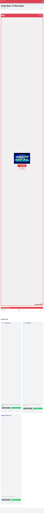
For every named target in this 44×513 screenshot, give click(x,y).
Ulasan (6, 407)
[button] (22, 158)
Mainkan (16, 407)
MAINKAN (22, 165)
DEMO (22, 168)
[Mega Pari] (25, 322)
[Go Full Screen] (3, 15)
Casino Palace (8, 323)
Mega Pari (29, 323)
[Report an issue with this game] (2, 15)
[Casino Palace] (3, 322)
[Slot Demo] (3, 1)
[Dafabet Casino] (3, 415)
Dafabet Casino (8, 415)
